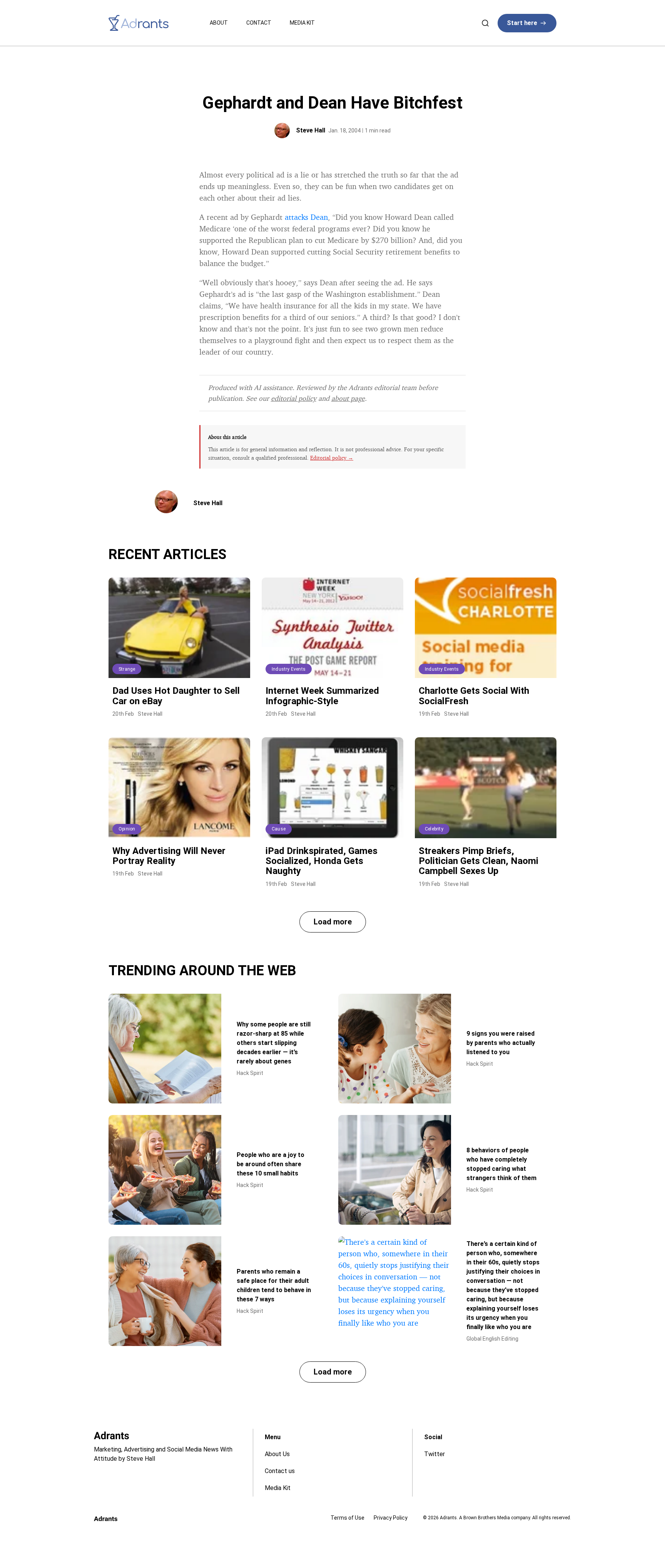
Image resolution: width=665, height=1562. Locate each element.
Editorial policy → (331, 457)
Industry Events (289, 669)
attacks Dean (306, 217)
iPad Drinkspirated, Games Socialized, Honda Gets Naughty (322, 861)
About (219, 23)
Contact (258, 23)
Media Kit (302, 23)
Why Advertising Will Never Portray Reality (169, 855)
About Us (277, 1454)
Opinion (127, 829)
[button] (332, 922)
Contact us (280, 1471)
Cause (279, 829)
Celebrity (434, 829)
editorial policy (293, 398)
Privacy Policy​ (391, 1518)
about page (348, 398)
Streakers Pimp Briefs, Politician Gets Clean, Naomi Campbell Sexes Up (478, 861)
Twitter (434, 1454)
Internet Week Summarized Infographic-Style (322, 695)
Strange (127, 669)
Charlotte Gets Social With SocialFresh (474, 695)
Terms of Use (347, 1518)
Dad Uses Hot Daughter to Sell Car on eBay (176, 695)
